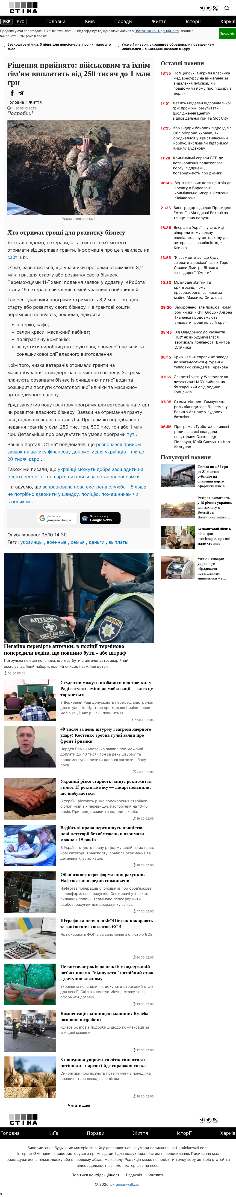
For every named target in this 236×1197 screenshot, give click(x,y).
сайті (13, 257)
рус (20, 21)
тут (131, 434)
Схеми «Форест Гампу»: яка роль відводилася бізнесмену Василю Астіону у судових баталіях (201, 409)
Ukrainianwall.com (126, 1184)
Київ (90, 21)
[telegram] (201, 8)
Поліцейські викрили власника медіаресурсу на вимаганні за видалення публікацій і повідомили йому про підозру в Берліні (203, 83)
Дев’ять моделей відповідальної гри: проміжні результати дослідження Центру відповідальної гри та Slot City (202, 111)
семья (78, 542)
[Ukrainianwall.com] (23, 7)
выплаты (118, 542)
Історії (193, 21)
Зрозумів (227, 33)
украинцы (31, 542)
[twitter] (208, 8)
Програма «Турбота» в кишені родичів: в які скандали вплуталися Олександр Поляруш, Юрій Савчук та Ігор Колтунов (202, 436)
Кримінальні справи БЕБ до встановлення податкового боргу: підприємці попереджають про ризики (198, 165)
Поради (123, 21)
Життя (159, 21)
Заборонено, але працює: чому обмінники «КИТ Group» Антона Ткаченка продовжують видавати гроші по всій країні (203, 315)
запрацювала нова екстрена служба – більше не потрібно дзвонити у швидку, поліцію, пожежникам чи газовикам (76, 494)
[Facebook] (12, 92)
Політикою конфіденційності (157, 31)
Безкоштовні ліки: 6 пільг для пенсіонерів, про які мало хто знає (59, 46)
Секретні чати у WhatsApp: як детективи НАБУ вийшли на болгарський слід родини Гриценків (201, 384)
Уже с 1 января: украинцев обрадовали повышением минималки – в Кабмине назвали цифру (167, 46)
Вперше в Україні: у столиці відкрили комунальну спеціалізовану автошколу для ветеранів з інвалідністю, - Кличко (202, 237)
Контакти (156, 1175)
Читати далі (79, 1105)
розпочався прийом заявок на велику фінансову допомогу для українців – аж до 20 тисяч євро (75, 452)
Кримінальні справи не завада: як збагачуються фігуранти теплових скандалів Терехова (202, 362)
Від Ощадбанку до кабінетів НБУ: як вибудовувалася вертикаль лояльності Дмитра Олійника (202, 340)
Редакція (134, 1175)
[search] (227, 8)
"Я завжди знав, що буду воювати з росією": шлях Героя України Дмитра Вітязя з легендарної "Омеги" (202, 265)
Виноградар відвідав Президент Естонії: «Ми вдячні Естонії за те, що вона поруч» (203, 212)
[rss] (215, 8)
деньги (96, 542)
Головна (56, 21)
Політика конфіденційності (96, 1175)
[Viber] (30, 92)
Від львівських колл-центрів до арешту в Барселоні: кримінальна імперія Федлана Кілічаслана (203, 190)
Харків (228, 21)
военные (57, 542)
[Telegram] (21, 92)
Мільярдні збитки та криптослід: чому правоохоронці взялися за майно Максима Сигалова (198, 290)
